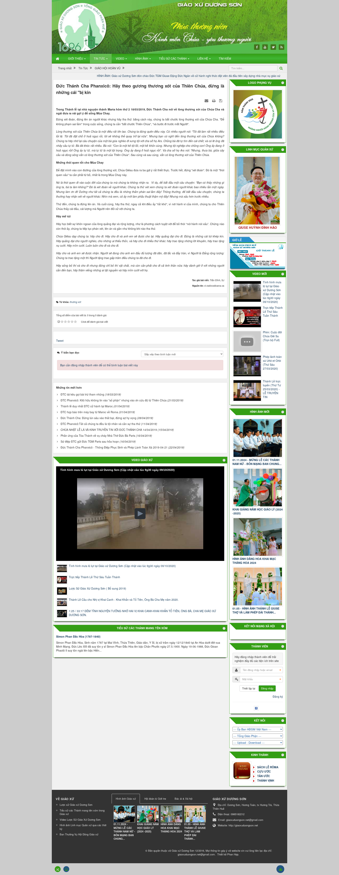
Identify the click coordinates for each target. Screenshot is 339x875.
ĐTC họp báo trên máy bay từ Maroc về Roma (89, 412)
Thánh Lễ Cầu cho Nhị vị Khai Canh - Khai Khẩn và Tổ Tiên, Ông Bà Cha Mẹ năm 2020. (124, 600)
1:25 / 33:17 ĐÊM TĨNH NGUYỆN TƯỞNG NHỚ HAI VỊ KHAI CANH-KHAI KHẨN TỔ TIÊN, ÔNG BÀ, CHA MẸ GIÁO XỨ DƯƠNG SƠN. (142, 613)
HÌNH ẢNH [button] (142, 58)
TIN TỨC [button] (100, 58)
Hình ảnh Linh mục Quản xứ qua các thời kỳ (83, 827)
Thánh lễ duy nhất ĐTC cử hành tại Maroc (87, 406)
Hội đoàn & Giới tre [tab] (155, 798)
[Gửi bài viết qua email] (207, 100)
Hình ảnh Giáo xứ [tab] (126, 798)
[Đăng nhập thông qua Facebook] (257, 708)
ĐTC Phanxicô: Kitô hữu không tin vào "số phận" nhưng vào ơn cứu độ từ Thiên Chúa (114, 400)
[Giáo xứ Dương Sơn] (83, 27)
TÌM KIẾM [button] (225, 58)
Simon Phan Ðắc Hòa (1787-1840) (78, 636)
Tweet (60, 341)
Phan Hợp (232, 854)
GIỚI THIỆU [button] (76, 58)
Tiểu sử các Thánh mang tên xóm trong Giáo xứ (82, 812)
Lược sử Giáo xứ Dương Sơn (76, 805)
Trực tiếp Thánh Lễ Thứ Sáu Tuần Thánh (94, 577)
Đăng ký (278, 696)
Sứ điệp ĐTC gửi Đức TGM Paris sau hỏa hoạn (90, 441)
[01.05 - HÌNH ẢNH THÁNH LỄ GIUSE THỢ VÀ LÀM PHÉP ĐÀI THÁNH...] (257, 586)
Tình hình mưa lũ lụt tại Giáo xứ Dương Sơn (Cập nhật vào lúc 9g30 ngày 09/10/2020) (122, 566)
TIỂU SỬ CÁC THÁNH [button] (173, 58)
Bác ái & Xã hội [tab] (183, 798)
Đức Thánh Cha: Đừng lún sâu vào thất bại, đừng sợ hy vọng (98, 418)
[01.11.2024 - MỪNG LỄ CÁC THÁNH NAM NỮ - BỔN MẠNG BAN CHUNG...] (257, 438)
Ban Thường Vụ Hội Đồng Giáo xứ (79, 834)
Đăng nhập (267, 688)
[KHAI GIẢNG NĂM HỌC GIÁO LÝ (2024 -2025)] (257, 488)
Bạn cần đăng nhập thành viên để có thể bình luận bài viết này (99, 365)
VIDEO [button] (120, 58)
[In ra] (214, 100)
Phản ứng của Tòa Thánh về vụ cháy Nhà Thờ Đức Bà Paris (98, 436)
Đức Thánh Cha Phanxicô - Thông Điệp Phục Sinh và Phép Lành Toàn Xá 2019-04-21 (114, 447)
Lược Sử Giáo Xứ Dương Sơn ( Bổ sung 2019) (97, 588)
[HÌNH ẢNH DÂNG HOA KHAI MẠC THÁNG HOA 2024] (257, 537)
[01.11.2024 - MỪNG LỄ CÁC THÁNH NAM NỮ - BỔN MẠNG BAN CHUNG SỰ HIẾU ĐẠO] (124, 814)
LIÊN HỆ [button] (203, 58)
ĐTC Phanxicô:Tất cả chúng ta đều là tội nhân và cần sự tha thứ (100, 424)
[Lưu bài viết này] (221, 100)
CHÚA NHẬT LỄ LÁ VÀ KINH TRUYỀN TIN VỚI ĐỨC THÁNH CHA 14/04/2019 (109, 430)
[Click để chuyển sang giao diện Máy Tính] (66, 869)
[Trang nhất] (58, 58)
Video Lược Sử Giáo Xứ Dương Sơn (80, 819)
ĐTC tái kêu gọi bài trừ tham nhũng (82, 394)
